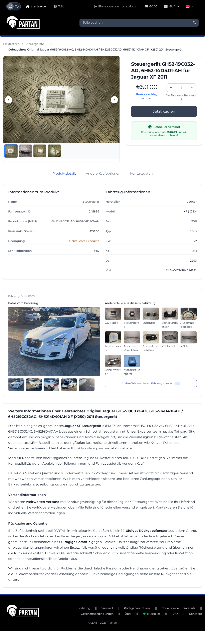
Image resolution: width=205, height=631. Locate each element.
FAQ (175, 614)
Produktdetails (64, 173)
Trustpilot (153, 614)
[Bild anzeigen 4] (54, 151)
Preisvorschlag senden (146, 96)
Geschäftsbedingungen (97, 614)
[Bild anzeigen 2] (25, 151)
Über (128, 614)
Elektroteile (11, 44)
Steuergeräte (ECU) (39, 44)
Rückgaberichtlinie (137, 608)
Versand (107, 608)
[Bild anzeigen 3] (39, 151)
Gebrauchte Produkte (84, 241)
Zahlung (84, 608)
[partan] (22, 611)
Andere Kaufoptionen (103, 173)
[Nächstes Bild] (114, 99)
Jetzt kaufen (164, 111)
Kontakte (195, 614)
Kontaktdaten (141, 173)
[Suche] (195, 23)
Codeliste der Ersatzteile (178, 608)
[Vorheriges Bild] (8, 99)
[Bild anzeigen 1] (11, 151)
